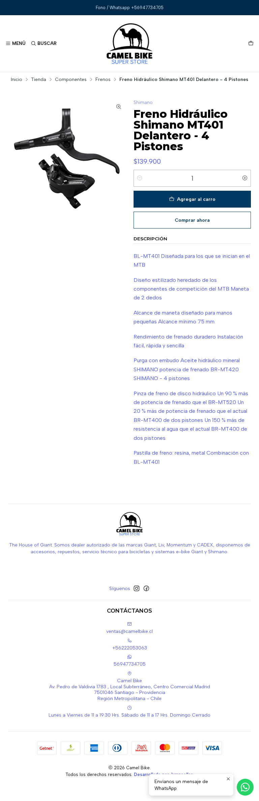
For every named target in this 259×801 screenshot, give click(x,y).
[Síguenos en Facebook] (146, 588)
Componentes (71, 79)
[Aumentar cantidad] (245, 178)
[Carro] (251, 43)
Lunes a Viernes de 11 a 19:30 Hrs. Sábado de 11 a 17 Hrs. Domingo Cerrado (129, 715)
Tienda (38, 79)
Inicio (16, 79)
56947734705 (130, 664)
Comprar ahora (192, 220)
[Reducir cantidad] (139, 178)
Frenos (103, 79)
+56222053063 (129, 648)
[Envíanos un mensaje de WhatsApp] (245, 787)
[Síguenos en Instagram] (136, 588)
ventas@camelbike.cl (129, 631)
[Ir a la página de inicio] (130, 43)
